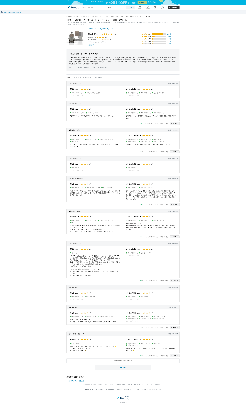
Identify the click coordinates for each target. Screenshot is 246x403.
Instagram (111, 389)
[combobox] (97, 7)
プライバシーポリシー (109, 384)
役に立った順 (77, 77)
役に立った (175, 123)
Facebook (90, 389)
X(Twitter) (100, 389)
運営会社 (130, 384)
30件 (169, 36)
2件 (170, 41)
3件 (170, 43)
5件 (170, 39)
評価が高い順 (87, 77)
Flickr (120, 389)
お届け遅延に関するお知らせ (12, 12)
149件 (169, 34)
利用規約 (100, 384)
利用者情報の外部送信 (121, 384)
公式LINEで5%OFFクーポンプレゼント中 (148, 389)
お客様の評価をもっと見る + (123, 360)
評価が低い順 (98, 77)
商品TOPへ (92, 45)
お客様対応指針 (157, 384)
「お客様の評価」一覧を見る (75, 381)
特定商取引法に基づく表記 (90, 384)
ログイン (131, 7)
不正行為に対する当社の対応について (143, 384)
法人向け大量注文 (173, 7)
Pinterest (128, 389)
